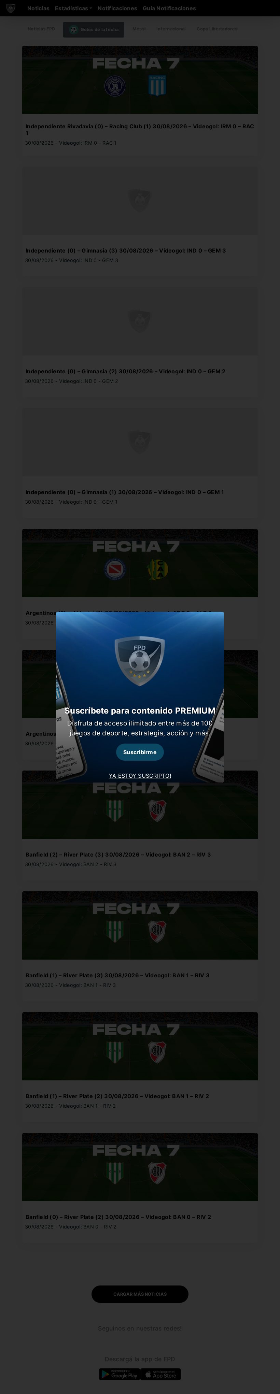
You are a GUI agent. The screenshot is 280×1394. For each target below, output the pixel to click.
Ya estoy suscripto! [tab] (140, 775)
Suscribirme (140, 752)
